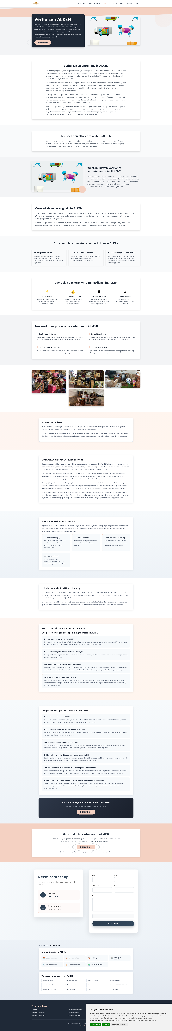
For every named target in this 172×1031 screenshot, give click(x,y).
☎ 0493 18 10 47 (43, 42)
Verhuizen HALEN (115, 989)
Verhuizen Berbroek (38, 1013)
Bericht (94, 896)
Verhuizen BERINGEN (71, 980)
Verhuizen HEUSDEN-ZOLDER (118, 985)
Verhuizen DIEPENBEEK (49, 989)
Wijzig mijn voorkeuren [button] (119, 1024)
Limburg (45, 945)
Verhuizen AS (36, 1010)
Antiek (115, 3)
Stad (115, 885)
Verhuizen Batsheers (75, 1010)
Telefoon (95, 885)
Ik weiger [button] (106, 1024)
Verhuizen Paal (92, 985)
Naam (94, 875)
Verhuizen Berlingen (38, 1015)
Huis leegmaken (94, 3)
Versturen (113, 924)
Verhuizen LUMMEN (93, 980)
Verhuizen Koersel (70, 985)
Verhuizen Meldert (115, 980)
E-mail (116, 875)
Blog (121, 3)
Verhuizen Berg (73, 1013)
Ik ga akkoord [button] (96, 1024)
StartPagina (82, 3)
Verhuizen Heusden (71, 989)
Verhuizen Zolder (93, 989)
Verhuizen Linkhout (48, 980)
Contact (137, 3)
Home (40, 945)
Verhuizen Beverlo (48, 985)
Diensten (129, 3)
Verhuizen (106, 3)
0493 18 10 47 (52, 896)
